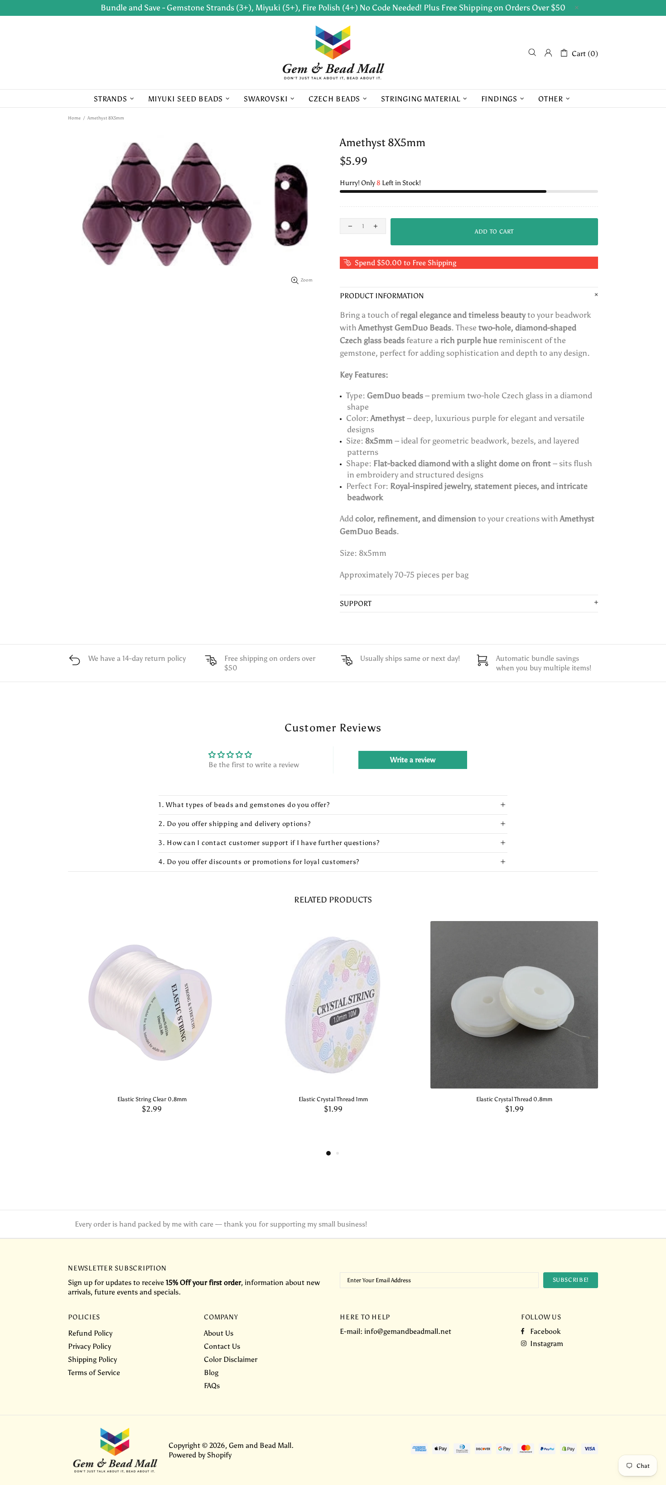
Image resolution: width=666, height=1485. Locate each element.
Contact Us (222, 1346)
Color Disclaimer (230, 1359)
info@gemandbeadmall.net (407, 1331)
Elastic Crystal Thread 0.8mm (514, 1099)
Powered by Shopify (200, 1455)
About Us (218, 1333)
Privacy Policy (89, 1346)
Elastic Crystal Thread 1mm (333, 1099)
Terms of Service (94, 1372)
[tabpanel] (151, 1026)
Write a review (412, 759)
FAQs (212, 1385)
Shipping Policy (92, 1359)
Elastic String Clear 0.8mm (152, 1099)
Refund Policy (90, 1333)
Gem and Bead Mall (333, 52)
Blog (211, 1372)
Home (74, 118)
